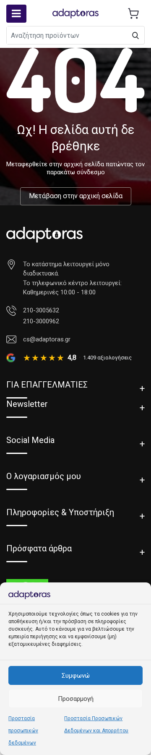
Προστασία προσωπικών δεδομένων (23, 731)
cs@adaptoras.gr (46, 339)
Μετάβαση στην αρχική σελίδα (75, 196)
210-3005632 (41, 310)
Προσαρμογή (76, 699)
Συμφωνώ (76, 675)
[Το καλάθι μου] (133, 13)
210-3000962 (41, 321)
